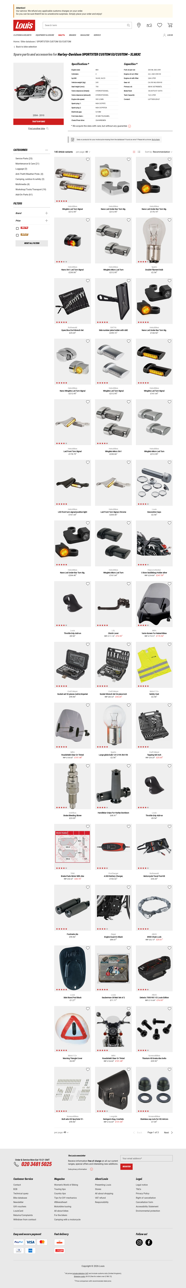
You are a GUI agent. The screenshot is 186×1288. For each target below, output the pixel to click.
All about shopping (104, 1193)
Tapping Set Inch (154, 755)
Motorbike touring (62, 1206)
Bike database (20, 1198)
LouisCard (18, 1211)
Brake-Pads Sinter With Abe (72, 876)
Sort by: (148, 152)
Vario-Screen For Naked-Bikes (154, 633)
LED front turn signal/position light (72, 512)
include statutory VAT (80, 1273)
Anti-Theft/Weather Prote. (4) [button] (29, 174)
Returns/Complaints (23, 1215)
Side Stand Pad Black (72, 997)
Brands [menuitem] (72, 35)
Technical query (20, 1193)
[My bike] (149, 25)
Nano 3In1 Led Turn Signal (72, 270)
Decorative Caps (154, 512)
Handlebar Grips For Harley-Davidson (113, 813)
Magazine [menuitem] (84, 35)
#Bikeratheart (60, 1202)
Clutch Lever (113, 633)
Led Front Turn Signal (73, 451)
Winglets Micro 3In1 (113, 451)
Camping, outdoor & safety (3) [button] (30, 179)
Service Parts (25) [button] (24, 158)
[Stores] (139, 25)
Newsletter (18, 1202)
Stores (98, 1189)
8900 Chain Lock (154, 937)
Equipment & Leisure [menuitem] (45, 35)
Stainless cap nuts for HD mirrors (154, 1119)
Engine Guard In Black (113, 937)
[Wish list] (159, 25)
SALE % (24, 228)
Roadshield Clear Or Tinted (72, 755)
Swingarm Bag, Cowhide (113, 1119)
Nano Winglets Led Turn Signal (72, 391)
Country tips (60, 1193)
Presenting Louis (103, 1185)
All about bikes (61, 1211)
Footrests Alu (72, 934)
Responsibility (102, 1202)
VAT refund (100, 1198)
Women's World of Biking (66, 1185)
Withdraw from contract (24, 1219)
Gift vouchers (19, 1206)
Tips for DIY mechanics (65, 1198)
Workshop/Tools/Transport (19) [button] (31, 189)
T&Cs (138, 1189)
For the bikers (60, 1215)
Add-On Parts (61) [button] (24, 194)
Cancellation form (144, 1202)
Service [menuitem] (97, 35)
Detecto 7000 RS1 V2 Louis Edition (154, 997)
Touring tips (60, 1189)
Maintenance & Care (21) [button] (27, 163)
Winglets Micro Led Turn (113, 270)
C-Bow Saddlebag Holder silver (154, 573)
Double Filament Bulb (154, 270)
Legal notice (142, 1185)
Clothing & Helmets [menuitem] (22, 35)
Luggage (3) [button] (21, 169)
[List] (139, 152)
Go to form (156, 140)
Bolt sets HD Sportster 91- (72, 1119)
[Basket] (170, 25)
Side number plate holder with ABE (113, 330)
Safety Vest (154, 694)
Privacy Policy (142, 1193)
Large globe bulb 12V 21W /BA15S (113, 755)
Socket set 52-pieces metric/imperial (72, 694)
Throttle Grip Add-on (72, 633)
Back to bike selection (26, 46)
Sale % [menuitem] (61, 35)
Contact (17, 1185)
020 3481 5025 (35, 1164)
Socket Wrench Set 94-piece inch (113, 694)
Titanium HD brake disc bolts (154, 1058)
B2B (15, 1189)
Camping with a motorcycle (67, 1219)
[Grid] (134, 151)
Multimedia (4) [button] (23, 184)
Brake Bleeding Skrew (72, 815)
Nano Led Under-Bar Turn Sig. (113, 209)
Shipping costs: (79, 1276)
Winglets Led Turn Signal (72, 209)
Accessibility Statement (147, 1206)
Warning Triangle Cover (72, 1058)
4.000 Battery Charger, (113, 876)
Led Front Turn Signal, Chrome (113, 512)
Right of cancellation (146, 1198)
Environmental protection (148, 1211)
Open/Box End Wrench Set (72, 330)
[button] (128, 25)
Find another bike (36, 128)
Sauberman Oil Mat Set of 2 (113, 997)
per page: (80, 152)
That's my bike (38, 121)
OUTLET (24, 234)
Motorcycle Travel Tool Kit (154, 876)
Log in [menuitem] (170, 35)
